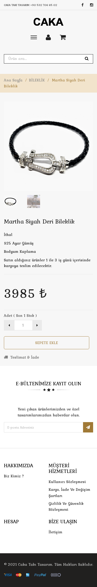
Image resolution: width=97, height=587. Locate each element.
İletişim (55, 532)
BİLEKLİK (37, 80)
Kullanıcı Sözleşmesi (67, 482)
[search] (86, 58)
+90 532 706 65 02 (43, 5)
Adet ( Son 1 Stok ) (20, 315)
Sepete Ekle (46, 343)
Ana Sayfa (13, 80)
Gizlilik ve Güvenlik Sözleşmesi (66, 506)
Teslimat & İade (24, 357)
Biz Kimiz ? (14, 476)
